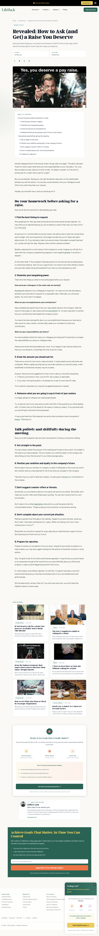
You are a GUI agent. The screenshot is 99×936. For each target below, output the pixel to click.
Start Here (35, 9)
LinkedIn (34, 918)
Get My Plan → (87, 3)
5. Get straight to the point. (29, 140)
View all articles (32, 817)
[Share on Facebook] (15, 61)
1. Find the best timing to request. (31, 121)
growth (67, 252)
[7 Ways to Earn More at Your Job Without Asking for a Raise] (68, 652)
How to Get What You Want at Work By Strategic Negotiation (30, 702)
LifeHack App (26, 896)
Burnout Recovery (51, 896)
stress (64, 477)
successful (52, 311)
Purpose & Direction (52, 902)
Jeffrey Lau (18, 55)
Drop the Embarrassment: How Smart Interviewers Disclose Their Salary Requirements (30, 667)
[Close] (95, 3)
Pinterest (19, 918)
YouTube (28, 918)
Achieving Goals (6, 907)
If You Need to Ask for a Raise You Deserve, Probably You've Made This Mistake (29, 628)
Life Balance (5, 904)
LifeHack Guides (6, 896)
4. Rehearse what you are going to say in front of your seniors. (41, 132)
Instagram (12, 918)
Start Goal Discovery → (81, 925)
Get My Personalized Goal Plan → (49, 786)
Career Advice (57, 703)
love (22, 467)
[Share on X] (24, 61)
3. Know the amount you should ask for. (33, 129)
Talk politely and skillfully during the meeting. (33, 136)
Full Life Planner (27, 902)
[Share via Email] (29, 61)
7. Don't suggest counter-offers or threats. (34, 147)
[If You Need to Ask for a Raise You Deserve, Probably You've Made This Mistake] (30, 612)
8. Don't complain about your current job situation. (37, 150)
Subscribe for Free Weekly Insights (49, 868)
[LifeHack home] (8, 9)
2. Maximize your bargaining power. (32, 125)
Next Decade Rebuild (52, 907)
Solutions (55, 9)
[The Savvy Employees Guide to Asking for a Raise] (68, 615)
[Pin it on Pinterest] (19, 61)
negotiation (38, 504)
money (17, 419)
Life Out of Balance (51, 904)
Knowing (18, 290)
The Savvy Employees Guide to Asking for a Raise (65, 632)
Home (14, 20)
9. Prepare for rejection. (28, 154)
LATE (23, 228)
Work (55, 627)
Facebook (4, 918)
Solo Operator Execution (53, 909)
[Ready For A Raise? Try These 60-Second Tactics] (68, 690)
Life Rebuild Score (7, 899)
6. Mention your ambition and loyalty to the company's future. (41, 143)
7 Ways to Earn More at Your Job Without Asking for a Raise (66, 667)
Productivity (22, 20)
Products (45, 9)
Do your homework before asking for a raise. (33, 118)
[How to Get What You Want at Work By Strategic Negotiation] (30, 687)
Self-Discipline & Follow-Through (55, 899)
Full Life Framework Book (30, 899)
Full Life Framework (7, 902)
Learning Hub (26, 904)
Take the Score (90, 10)
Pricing (65, 9)
